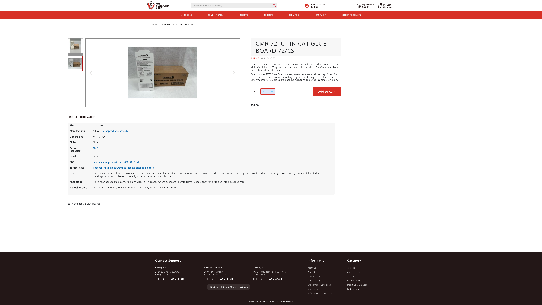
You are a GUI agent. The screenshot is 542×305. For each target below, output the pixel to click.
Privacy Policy (314, 276)
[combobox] (234, 5)
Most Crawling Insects (122, 167)
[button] (91, 72)
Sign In (365, 7)
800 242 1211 (275, 278)
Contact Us (313, 272)
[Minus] (263, 91)
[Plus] (273, 91)
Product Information (81, 117)
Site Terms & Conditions (319, 284)
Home (155, 25)
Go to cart (388, 7)
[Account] (359, 5)
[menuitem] (186, 15)
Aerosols (351, 267)
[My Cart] (379, 6)
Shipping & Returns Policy (320, 293)
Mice (106, 167)
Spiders (149, 167)
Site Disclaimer (315, 289)
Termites (351, 276)
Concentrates (353, 272)
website (124, 131)
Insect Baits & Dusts (357, 284)
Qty (253, 91)
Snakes (140, 167)
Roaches (97, 167)
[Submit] (275, 5)
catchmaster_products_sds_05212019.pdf (116, 162)
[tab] (82, 117)
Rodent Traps (353, 289)
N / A (95, 148)
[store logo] (158, 5)
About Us (312, 267)
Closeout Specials (355, 280)
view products (111, 131)
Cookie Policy (314, 280)
